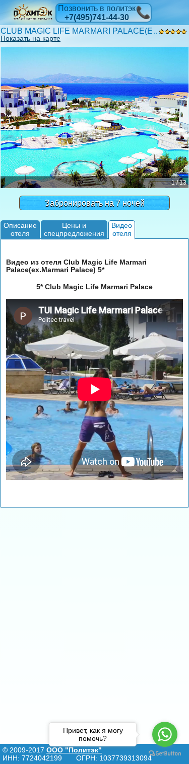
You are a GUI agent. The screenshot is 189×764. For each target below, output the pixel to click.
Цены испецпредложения (74, 229)
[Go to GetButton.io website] (165, 753)
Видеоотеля (121, 229)
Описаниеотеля (20, 229)
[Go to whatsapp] (164, 734)
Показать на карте (30, 38)
